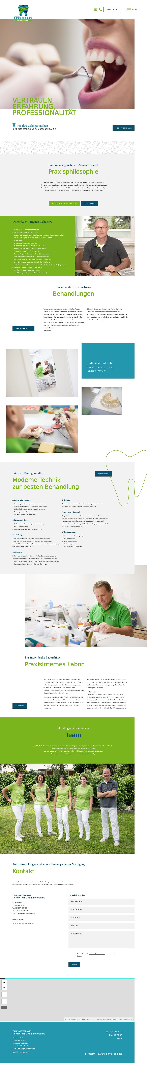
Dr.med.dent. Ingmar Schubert (64, 203)
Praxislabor (115, 1035)
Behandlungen (114, 1032)
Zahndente (20, 706)
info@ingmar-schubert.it (26, 913)
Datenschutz (105, 1054)
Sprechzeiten (112, 9)
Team (119, 1038)
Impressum (90, 1054)
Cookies (118, 1054)
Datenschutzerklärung (97, 954)
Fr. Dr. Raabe (89, 203)
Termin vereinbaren (123, 128)
